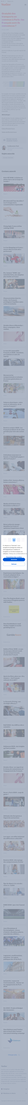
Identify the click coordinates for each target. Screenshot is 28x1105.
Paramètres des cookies (14, 557)
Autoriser (14, 559)
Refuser (14, 564)
